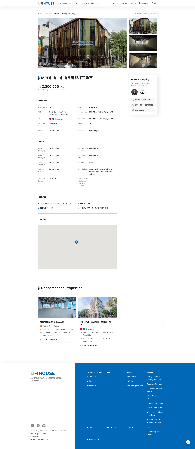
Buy (76, 3)
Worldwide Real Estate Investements (155, 413)
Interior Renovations (154, 408)
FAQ (132, 3)
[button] (143, 65)
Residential (91, 377)
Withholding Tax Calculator (153, 433)
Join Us (124, 3)
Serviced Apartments (135, 386)
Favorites (144, 3)
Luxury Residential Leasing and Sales (154, 378)
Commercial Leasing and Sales (154, 390)
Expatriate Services (154, 384)
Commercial (91, 386)
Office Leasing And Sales (154, 397)
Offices (130, 381)
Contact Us (114, 3)
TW (155, 3)
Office (89, 381)
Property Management (155, 403)
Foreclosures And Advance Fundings (154, 421)
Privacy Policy (93, 440)
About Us (94, 3)
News (104, 3)
